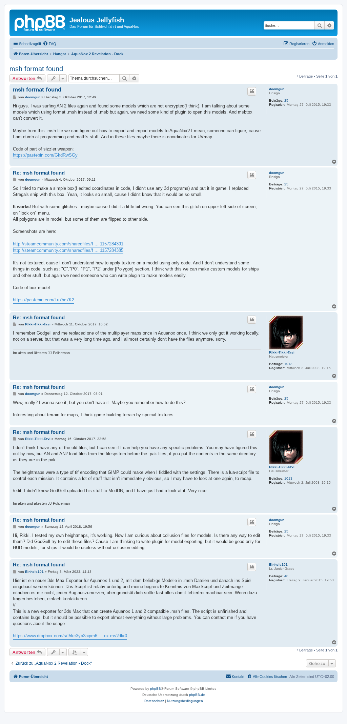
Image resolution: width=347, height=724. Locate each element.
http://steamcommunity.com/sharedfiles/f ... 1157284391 (68, 243)
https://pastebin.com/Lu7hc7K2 (43, 299)
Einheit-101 (278, 564)
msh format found (36, 69)
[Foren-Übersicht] (40, 22)
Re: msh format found (39, 173)
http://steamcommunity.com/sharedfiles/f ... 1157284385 (68, 250)
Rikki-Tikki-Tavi (281, 352)
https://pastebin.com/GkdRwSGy (45, 155)
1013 (288, 364)
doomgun (276, 89)
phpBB (155, 688)
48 (286, 576)
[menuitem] (49, 44)
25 (286, 100)
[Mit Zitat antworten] (251, 91)
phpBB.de (197, 695)
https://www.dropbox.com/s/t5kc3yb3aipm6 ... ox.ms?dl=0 (70, 635)
